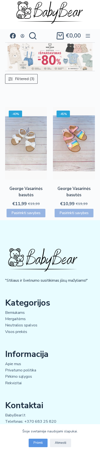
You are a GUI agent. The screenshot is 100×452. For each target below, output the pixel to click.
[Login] (22, 36)
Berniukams (15, 312)
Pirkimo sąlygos (18, 376)
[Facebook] (13, 36)
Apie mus (13, 364)
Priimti (38, 443)
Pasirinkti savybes (26, 213)
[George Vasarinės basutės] (26, 143)
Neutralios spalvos (21, 325)
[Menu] (88, 36)
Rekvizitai (13, 383)
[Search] (32, 35)
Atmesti (60, 443)
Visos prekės (16, 331)
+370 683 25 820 (40, 421)
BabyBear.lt (15, 415)
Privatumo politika (20, 370)
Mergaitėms (15, 319)
